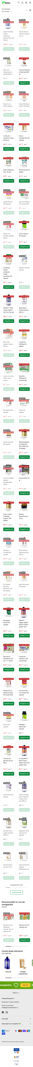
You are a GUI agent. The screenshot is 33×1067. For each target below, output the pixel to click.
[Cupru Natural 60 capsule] (24, 225)
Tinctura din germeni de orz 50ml (8, 761)
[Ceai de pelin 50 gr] (24, 470)
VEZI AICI (22, 985)
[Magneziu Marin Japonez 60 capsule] (24, 822)
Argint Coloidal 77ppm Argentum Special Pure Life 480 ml (8, 36)
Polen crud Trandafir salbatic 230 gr (8, 236)
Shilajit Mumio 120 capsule (7, 203)
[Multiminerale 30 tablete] (24, 161)
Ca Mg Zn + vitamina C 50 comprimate (23, 659)
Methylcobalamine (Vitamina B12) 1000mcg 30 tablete (24, 445)
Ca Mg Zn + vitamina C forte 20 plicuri (8, 138)
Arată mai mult (16, 892)
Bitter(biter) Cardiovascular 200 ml (23, 310)
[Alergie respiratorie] (23, 963)
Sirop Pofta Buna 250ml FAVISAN (24, 105)
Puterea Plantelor (10, 1041)
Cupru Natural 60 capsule (23, 235)
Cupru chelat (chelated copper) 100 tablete (7, 517)
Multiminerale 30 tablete (24, 171)
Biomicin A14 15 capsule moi (24, 926)
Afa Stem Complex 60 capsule (7, 552)
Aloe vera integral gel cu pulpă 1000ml (7, 72)
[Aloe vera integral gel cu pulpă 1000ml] (8, 61)
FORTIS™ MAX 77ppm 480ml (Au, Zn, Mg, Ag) (8, 310)
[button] (26, 3)
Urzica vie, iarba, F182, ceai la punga (8, 378)
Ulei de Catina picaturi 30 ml (7, 866)
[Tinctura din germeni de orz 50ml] (8, 750)
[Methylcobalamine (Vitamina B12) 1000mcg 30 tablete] (24, 433)
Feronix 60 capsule (6, 726)
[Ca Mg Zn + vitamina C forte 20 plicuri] (8, 127)
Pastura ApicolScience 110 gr (23, 516)
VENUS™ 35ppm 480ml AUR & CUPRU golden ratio (23, 624)
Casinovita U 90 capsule (8, 796)
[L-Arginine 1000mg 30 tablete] (24, 334)
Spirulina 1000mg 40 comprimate (23, 378)
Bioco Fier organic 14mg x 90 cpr (8, 344)
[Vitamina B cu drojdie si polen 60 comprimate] (8, 682)
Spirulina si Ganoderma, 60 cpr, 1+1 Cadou (8, 659)
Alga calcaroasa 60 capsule (24, 585)
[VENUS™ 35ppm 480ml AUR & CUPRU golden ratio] (24, 612)
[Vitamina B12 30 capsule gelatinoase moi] (24, 856)
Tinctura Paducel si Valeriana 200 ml (24, 72)
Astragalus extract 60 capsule (6, 622)
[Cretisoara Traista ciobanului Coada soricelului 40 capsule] (8, 259)
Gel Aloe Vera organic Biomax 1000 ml (8, 833)
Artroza (8, 972)
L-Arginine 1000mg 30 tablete (22, 344)
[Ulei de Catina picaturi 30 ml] (8, 856)
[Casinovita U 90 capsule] (8, 786)
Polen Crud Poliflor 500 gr (7, 105)
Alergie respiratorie (23, 973)
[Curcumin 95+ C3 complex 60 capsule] (24, 682)
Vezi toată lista (6, 953)
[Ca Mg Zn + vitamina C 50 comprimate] (24, 648)
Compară (8, 27)
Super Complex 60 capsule (8, 443)
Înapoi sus (16, 993)
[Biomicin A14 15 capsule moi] (24, 916)
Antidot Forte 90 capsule (24, 269)
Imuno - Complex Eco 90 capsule (24, 138)
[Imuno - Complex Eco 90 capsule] (24, 127)
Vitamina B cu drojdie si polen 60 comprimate (8, 693)
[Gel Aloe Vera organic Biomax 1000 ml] (8, 822)
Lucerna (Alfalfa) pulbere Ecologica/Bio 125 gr (8, 481)
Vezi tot (4, 907)
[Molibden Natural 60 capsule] (24, 716)
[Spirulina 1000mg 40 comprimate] (24, 367)
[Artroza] (8, 963)
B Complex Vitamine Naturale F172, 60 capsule (7, 588)
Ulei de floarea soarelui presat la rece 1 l (24, 34)
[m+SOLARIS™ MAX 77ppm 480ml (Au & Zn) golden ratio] (24, 750)
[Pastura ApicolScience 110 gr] (24, 506)
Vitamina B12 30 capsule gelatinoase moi (24, 867)
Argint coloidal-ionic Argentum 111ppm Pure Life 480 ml (24, 798)
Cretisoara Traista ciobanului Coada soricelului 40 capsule (7, 273)
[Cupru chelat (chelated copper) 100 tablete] (8, 506)
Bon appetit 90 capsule (8, 411)
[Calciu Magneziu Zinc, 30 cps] (8, 161)
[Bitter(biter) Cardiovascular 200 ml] (24, 299)
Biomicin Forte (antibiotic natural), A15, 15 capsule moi (8, 928)
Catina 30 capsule (22, 411)
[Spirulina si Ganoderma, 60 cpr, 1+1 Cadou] (8, 648)
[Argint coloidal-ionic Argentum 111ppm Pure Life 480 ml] (24, 786)
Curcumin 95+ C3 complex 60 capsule (24, 693)
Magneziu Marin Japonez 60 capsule (24, 833)
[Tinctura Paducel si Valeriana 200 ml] (24, 61)
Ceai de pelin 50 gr (24, 479)
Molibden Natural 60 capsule (22, 727)
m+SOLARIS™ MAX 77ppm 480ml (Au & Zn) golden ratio (24, 762)
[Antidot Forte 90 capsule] (24, 259)
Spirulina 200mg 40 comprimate (24, 203)
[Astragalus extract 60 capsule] (8, 612)
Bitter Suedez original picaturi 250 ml (24, 552)
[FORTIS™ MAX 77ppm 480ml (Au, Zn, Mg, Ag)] (8, 299)
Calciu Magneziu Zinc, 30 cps (8, 171)
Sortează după (6, 9)
